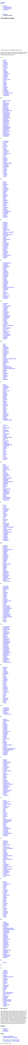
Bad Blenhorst (6, 128)
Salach (4, 773)
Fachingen (5, 264)
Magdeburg (5, 550)
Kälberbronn (6, 479)
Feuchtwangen (6, 295)
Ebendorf (5, 224)
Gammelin (5, 314)
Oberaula (5, 637)
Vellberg (5, 900)
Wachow (5, 926)
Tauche (4, 824)
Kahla (4, 470)
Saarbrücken (6, 763)
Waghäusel (5, 937)
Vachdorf (5, 882)
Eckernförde (6, 245)
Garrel (4, 326)
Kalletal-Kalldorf (7, 488)
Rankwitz (5, 753)
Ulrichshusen (6, 864)
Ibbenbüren (5, 385)
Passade (5, 683)
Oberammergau (6, 632)
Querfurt (5, 711)
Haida (4, 372)
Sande (4, 793)
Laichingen (5, 519)
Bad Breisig (5, 135)
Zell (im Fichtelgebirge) (8, 992)
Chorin (4, 161)
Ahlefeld (5, 84)
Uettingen (5, 853)
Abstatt (4, 66)
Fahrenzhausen (6, 266)
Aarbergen (5, 62)
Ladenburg (5, 511)
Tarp (4, 817)
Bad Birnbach (6, 126)
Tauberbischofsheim (7, 819)
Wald (4, 948)
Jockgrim (5, 442)
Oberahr (5, 630)
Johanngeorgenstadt (7, 444)
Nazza (4, 604)
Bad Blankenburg (7, 127)
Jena (4, 432)
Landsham (5, 534)
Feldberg (5, 286)
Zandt (4, 974)
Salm (4, 779)
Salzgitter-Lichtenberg (8, 784)
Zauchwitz (5, 979)
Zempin (5, 1002)
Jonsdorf (5, 448)
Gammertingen (6, 316)
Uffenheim (5, 854)
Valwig (4, 887)
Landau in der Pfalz (7, 529)
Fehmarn (5, 279)
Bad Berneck (6, 121)
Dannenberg (6, 212)
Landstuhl (5, 536)
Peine (4, 694)
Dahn (4, 198)
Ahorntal (5, 89)
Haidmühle (5, 373)
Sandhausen (5, 795)
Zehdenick (5, 982)
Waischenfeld (6, 945)
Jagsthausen (5, 430)
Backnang (5, 106)
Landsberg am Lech (7, 531)
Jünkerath (5, 458)
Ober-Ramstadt (6, 629)
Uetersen (5, 851)
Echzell (4, 241)
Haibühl (5, 370)
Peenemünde (6, 691)
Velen (4, 899)
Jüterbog (5, 459)
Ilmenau (5, 406)
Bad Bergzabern (6, 117)
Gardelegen (5, 322)
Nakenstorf (5, 592)
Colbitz (4, 171)
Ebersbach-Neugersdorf (8, 232)
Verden (4, 905)
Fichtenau (5, 298)
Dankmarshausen (7, 211)
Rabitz (4, 721)
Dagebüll (5, 191)
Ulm (4, 860)
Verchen (5, 904)
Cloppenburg (6, 165)
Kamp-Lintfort (6, 498)
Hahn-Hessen (6, 365)
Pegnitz (4, 692)
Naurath (5, 603)
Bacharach (5, 105)
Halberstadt (5, 379)
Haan (4, 344)
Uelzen (4, 850)
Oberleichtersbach (7, 662)
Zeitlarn (5, 988)
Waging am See (6, 939)
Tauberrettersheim (7, 821)
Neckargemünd (6, 609)
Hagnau (5, 363)
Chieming (5, 160)
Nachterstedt (6, 586)
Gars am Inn (6, 329)
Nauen (4, 598)
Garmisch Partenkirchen (8, 325)
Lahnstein (5, 514)
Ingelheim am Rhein (7, 419)
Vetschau (5, 910)
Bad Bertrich (6, 122)
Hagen (4, 356)
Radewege (5, 732)
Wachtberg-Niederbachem (8, 929)
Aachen (5, 60)
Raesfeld (5, 735)
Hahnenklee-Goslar (7, 367)
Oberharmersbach (7, 652)
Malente (5, 567)
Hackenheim (6, 352)
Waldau (5, 953)
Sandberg (5, 792)
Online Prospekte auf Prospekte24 (10, 1037)
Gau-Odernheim (6, 335)
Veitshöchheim (6, 894)
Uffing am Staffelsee (7, 855)
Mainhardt (5, 559)
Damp (4, 206)
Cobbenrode (6, 166)
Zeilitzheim (5, 986)
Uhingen (5, 856)
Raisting (5, 743)
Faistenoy (5, 267)
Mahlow (5, 552)
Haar (4, 345)
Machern (5, 548)
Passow (5, 685)
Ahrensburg (5, 90)
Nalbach (5, 593)
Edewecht (5, 251)
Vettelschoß (5, 911)
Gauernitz (5, 336)
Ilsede (4, 407)
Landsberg (5, 530)
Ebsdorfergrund (6, 239)
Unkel (4, 876)
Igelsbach (5, 395)
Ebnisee (5, 236)
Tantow (5, 815)
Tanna (4, 811)
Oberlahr (5, 660)
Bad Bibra (5, 125)
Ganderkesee (6, 318)
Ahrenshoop (6, 94)
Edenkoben (5, 247)
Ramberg (5, 746)
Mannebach (5, 576)
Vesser (4, 909)
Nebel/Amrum (6, 605)
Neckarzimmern (6, 615)
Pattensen (5, 688)
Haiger (4, 374)
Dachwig (5, 190)
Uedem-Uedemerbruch (8, 848)
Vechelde (5, 892)
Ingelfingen (5, 418)
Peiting (4, 695)
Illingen (5, 402)
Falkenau (5, 270)
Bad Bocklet (6, 129)
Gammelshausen (6, 315)
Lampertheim (6, 524)
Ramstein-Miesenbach (8, 749)
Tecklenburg (6, 832)
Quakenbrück (6, 707)
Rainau (4, 741)
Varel (4, 888)
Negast (4, 621)
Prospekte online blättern (8, 1036)
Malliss (4, 568)
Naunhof (5, 602)
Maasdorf (5, 545)
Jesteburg (5, 434)
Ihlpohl (4, 396)
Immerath (5, 416)
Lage (4, 512)
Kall (4, 487)
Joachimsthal (6, 440)
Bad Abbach (6, 107)
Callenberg (5, 146)
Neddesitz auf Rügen (7, 616)
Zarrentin (5, 975)
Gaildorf (5, 309)
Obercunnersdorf (7, 641)
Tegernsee (5, 835)
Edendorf (5, 246)
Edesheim (5, 250)
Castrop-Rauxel (6, 153)
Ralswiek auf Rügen (7, 744)
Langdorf (5, 539)
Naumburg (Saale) (7, 600)
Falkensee (5, 273)
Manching (5, 573)
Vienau (4, 915)
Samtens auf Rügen (7, 790)
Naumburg (5, 599)
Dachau (5, 186)
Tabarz (4, 800)
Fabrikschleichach (7, 262)
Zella (4, 994)
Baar (4, 101)
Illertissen (5, 401)
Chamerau (5, 158)
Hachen (5, 350)
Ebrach (4, 238)
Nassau (4, 595)
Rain (4, 739)
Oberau (4, 635)
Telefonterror (6, 9)
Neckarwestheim (6, 614)
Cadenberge (5, 141)
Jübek (4, 451)
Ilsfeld (4, 410)
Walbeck (5, 946)
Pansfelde (5, 671)
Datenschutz (6, 1029)
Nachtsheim (5, 587)
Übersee (5, 843)
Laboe (4, 507)
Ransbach (5, 754)
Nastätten (5, 597)
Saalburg (5, 759)
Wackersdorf (6, 933)
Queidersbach (6, 710)
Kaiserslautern (6, 475)
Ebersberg (5, 233)
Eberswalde (5, 235)
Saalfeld (5, 761)
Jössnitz (5, 450)
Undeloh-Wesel (6, 875)
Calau (4, 143)
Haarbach (5, 346)
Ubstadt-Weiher (6, 844)
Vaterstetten (5, 890)
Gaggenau (5, 307)
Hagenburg (5, 359)
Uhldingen (5, 857)
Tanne (4, 812)
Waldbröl (5, 957)
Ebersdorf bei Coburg (8, 234)
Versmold (5, 908)
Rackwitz (5, 724)
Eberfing (5, 228)
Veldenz (5, 898)
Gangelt (5, 319)
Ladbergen (5, 509)
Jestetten (5, 436)
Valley (4, 886)
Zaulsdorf (5, 980)
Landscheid (5, 533)
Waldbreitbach (6, 956)
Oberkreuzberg (6, 659)
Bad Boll (5, 132)
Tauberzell (5, 822)
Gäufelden (5, 337)
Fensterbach (5, 293)
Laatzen (5, 506)
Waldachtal (5, 951)
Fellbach (5, 292)
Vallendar (5, 885)
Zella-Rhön (5, 997)
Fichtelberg (5, 296)
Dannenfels (5, 213)
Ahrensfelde (5, 91)
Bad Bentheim (6, 116)
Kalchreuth (5, 480)
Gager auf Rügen (7, 305)
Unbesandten (6, 872)
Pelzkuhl (5, 700)
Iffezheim (5, 394)
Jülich (4, 456)
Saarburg (5, 764)
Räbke (4, 722)
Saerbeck (5, 769)
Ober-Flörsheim (6, 626)
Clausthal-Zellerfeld (7, 163)
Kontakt (5, 1028)
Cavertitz (5, 154)
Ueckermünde (6, 847)
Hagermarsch (6, 362)
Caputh (4, 148)
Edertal (4, 249)
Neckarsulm (5, 613)
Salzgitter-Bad (6, 782)
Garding (5, 324)
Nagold (4, 589)
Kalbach (5, 476)
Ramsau (5, 747)
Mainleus (5, 560)
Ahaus (4, 81)
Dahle (4, 192)
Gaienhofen (5, 308)
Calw (4, 147)
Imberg (4, 412)
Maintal (5, 561)
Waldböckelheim (6, 954)
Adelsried (5, 77)
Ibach (4, 384)
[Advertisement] (14, 34)
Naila (4, 591)
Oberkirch (5, 657)
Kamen (4, 494)
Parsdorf (5, 678)
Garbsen (5, 320)
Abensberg (5, 64)
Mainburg (5, 557)
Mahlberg (5, 551)
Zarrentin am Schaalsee (8, 976)
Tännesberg (5, 813)
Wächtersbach (6, 931)
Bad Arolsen (6, 111)
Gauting (5, 338)
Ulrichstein (5, 865)
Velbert (4, 896)
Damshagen (5, 207)
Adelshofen (5, 75)
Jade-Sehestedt (6, 427)
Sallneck (5, 778)
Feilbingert (5, 283)
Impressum (5, 1031)
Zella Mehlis (6, 996)
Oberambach (6, 631)
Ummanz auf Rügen (7, 868)
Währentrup (5, 942)
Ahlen (4, 85)
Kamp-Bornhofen (7, 497)
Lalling (4, 520)
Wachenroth (5, 925)
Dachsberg (5, 187)
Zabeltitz (5, 970)
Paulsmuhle (5, 689)
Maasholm (5, 546)
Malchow (5, 566)
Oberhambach (6, 651)
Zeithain (5, 987)
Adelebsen (5, 72)
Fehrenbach (5, 282)
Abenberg (5, 63)
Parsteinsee (5, 679)
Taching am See (6, 801)
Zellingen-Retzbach (7, 999)
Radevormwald (6, 731)
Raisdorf (5, 742)
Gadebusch (5, 303)
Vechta (4, 893)
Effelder (5, 254)
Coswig (5, 176)
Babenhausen (6, 103)
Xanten (4, 962)
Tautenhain (5, 830)
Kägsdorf (5, 468)
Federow (5, 278)
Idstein (4, 391)
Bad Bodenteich (6, 131)
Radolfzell (5, 733)
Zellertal (5, 998)
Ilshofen (5, 411)
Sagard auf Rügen (7, 770)
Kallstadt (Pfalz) (6, 491)
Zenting (5, 1003)
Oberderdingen (6, 642)
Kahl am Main (6, 469)
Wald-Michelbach (7, 950)
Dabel (4, 183)
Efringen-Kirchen (7, 255)
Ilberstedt (5, 399)
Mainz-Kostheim (6, 563)
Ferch (4, 294)
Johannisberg (6, 445)
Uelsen (4, 849)
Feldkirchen (5, 289)
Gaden (4, 304)
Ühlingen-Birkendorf (7, 859)
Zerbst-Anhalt (6, 1004)
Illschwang (5, 405)
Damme (5, 203)
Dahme (4, 196)
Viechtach (5, 913)
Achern (4, 68)
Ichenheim (5, 388)
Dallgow (5, 201)
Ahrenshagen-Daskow (8, 92)
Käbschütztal (6, 466)
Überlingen (5, 842)
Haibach (5, 369)
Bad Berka (5, 118)
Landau (5, 528)
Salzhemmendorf (7, 786)
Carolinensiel (6, 150)
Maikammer (5, 556)
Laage (4, 505)
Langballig (5, 537)
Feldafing (5, 284)
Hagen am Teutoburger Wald (9, 358)
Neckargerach (6, 610)
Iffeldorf (5, 393)
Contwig (5, 175)
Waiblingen (5, 944)
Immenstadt (5, 415)
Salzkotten (5, 787)
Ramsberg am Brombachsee (9, 748)
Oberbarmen (6, 640)
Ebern (4, 230)
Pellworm (5, 697)
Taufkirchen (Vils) (7, 828)
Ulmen (4, 861)
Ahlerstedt (5, 86)
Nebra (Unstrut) (6, 606)
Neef (4, 619)
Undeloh (5, 873)
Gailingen (5, 310)
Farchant (5, 277)
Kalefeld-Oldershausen (8, 481)
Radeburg (5, 729)
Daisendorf (5, 200)
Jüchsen (5, 454)
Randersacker (6, 750)
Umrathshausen (6, 871)
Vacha (4, 881)
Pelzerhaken (5, 699)
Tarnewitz (5, 816)
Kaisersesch (5, 474)
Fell (4, 290)
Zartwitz (5, 977)
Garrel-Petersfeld (7, 327)
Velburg (5, 897)
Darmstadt (5, 215)
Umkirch (5, 867)
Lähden (5, 513)
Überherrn (5, 840)
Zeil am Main (6, 985)
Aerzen (4, 80)
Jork (4, 449)
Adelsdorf (5, 74)
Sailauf (4, 771)
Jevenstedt (5, 438)
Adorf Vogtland (6, 79)
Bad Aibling (5, 109)
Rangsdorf (5, 752)
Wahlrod (5, 940)
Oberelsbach (6, 647)
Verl (4, 907)
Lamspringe (5, 525)
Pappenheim (6, 673)
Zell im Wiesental (7, 993)
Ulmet (4, 862)
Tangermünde (6, 806)
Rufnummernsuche (7, 7)
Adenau (5, 78)
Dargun (5, 214)
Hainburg (5, 376)
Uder (4, 845)
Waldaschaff (6, 952)
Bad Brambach (6, 133)
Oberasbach (5, 634)
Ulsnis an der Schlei (7, 866)
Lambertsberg (6, 523)
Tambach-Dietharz (7, 804)
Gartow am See (6, 331)
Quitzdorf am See (7, 713)
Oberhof (5, 655)
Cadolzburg (5, 142)
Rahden (5, 737)
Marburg (5, 579)
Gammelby (5, 313)
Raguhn (5, 736)
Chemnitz (5, 159)
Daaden (5, 181)
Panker (4, 669)
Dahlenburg (5, 195)
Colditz (4, 172)
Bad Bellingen (6, 115)
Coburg (5, 168)
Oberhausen (5, 653)
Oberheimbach (6, 654)
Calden (4, 144)
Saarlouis (5, 765)
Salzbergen (5, 780)
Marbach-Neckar (7, 578)
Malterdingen (6, 572)
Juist (4, 455)
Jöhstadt (5, 447)
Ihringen (5, 398)
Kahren (4, 471)
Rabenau (5, 719)
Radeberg (5, 726)
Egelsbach (5, 256)
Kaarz (4, 465)
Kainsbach (5, 473)
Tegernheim (5, 834)
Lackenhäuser (6, 508)
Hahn (4, 364)
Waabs (4, 922)
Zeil (4, 984)
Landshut (5, 535)
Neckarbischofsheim (7, 608)
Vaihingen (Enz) (6, 883)
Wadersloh (5, 935)
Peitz (4, 696)
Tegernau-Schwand (7, 833)
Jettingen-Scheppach (7, 437)
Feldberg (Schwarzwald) (8, 287)
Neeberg (5, 617)
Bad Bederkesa (6, 114)
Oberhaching (6, 649)
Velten (4, 902)
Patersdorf (5, 686)
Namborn (5, 594)
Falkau (4, 268)
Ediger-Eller (5, 252)
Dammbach (5, 202)
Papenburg (5, 672)
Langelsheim (6, 540)
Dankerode (5, 209)
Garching (5, 321)
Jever (4, 439)
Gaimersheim (6, 312)
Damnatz (5, 204)
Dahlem (5, 193)
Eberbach (5, 227)
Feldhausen (5, 288)
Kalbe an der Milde (7, 477)
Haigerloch (5, 375)
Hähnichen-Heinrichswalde (9, 368)
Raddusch (5, 725)
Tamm (4, 805)
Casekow (5, 152)
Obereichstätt (6, 646)
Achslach (5, 71)
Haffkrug (5, 354)
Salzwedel (5, 789)
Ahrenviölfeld (6, 95)
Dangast (5, 208)
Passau (4, 684)
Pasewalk (5, 680)
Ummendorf (5, 870)
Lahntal (5, 516)
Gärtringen (5, 332)
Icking (4, 389)
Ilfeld (4, 400)
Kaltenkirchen (6, 493)
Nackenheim (6, 588)
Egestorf (5, 257)
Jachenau (5, 425)
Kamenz (5, 496)
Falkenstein (5, 275)
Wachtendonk (6, 930)
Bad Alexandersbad (7, 110)
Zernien (5, 1005)
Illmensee (5, 404)
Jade (4, 426)
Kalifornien (5, 484)
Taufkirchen (5, 827)
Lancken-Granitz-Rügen (8, 527)
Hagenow (5, 361)
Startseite (5, 5)
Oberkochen (6, 658)
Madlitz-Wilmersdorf (7, 549)
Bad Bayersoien (6, 112)
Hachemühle (6, 348)
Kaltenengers (6, 492)
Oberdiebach (6, 643)
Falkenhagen (6, 272)
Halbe (4, 378)
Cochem (5, 169)
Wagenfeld (5, 936)
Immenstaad (5, 413)
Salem (4, 775)
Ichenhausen (6, 387)
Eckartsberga (6, 243)
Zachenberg (5, 973)
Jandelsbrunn (6, 431)
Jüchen (4, 453)
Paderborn (5, 667)
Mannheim (5, 577)
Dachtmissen (6, 189)
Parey (4, 675)
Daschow (5, 217)
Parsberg (5, 677)
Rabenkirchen (6, 720)
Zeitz (4, 990)
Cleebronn (5, 164)
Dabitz (4, 185)
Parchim (5, 674)
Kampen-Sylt (6, 499)
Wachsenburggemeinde (8, 928)
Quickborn (5, 712)
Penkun (5, 702)
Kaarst (4, 464)
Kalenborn (5, 482)
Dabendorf (5, 184)
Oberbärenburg (6, 638)
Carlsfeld (5, 149)
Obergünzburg (6, 648)
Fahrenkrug (5, 265)
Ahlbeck (5, 83)
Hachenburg (6, 351)
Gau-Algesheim (6, 333)
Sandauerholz (6, 791)
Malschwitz (5, 571)
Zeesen (4, 981)
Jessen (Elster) (6, 433)
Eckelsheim (5, 244)
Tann (4, 808)
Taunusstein (5, 829)
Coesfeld (5, 170)
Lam (4, 522)
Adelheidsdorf (6, 73)
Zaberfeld (5, 971)
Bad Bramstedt (6, 134)
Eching (4, 240)
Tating (4, 818)
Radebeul (5, 727)
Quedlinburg (6, 709)
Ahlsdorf (5, 88)
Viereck (5, 916)
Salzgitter (5, 781)
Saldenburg (5, 774)
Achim (4, 69)
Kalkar (4, 485)
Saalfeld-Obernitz (7, 762)
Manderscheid (6, 574)
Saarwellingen (6, 767)
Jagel (4, 428)
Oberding (5, 645)
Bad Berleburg (6, 120)
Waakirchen (5, 923)
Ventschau (5, 903)
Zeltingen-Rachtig (7, 1001)
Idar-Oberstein (6, 390)
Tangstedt (5, 807)
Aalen (4, 61)
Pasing (4, 681)
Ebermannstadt (6, 229)
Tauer (4, 825)
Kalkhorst (5, 486)
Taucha (4, 823)
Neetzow (5, 620)
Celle (4, 155)
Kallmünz (5, 490)
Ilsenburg (5, 408)
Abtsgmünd (5, 67)
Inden (4, 417)
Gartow (5, 330)
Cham (4, 157)
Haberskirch (5, 347)
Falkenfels (5, 271)
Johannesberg (6, 443)
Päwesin (5, 690)
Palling (4, 668)
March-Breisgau (6, 581)
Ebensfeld (5, 226)
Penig (4, 701)
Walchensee (5, 947)
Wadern (5, 934)
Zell (4, 991)
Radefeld (5, 730)
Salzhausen (5, 785)
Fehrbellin (5, 281)
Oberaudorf (5, 636)
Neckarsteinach (6, 611)
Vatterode (5, 891)
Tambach (5, 802)
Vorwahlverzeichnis (7, 8)
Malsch (4, 570)
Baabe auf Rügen (7, 100)
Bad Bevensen (6, 123)
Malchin (5, 565)
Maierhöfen (5, 555)
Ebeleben (5, 222)
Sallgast (5, 776)
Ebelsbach (5, 223)
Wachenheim (6, 924)
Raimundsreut (6, 738)
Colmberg (5, 174)
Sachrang (5, 768)
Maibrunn (5, 554)
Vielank (5, 914)
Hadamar (5, 353)
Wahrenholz (5, 941)
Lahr (4, 517)
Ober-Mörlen (6, 627)
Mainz (4, 562)
